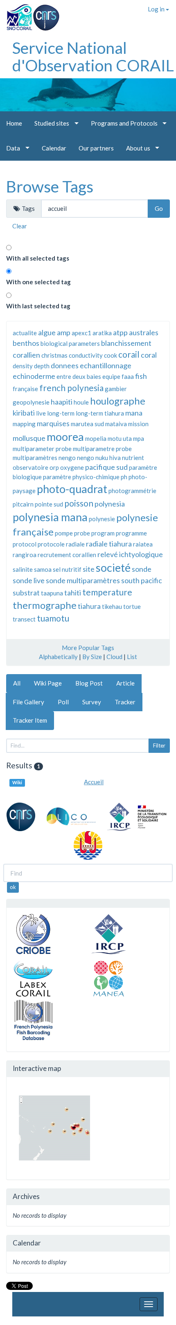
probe (82, 533)
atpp (120, 332)
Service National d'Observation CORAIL (93, 56)
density (23, 365)
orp (54, 467)
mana (133, 412)
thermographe (45, 605)
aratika (102, 332)
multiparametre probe (102, 448)
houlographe (117, 401)
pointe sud (49, 504)
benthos (26, 342)
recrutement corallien (67, 554)
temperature (107, 592)
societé (113, 567)
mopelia (95, 438)
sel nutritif (67, 569)
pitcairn (23, 504)
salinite (23, 569)
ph (124, 476)
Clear (19, 226)
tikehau (112, 606)
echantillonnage (105, 365)
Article (125, 683)
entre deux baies (78, 376)
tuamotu (53, 618)
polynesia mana (50, 517)
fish (141, 376)
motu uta (120, 438)
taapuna (52, 593)
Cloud (114, 656)
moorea (65, 436)
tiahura (89, 606)
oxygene (72, 467)
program (103, 533)
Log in (157, 9)
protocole (51, 544)
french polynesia (71, 388)
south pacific (141, 580)
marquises (53, 423)
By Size (92, 656)
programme (131, 533)
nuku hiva (108, 457)
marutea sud (87, 423)
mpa (138, 438)
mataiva (116, 423)
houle (81, 402)
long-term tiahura (100, 413)
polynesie (102, 518)
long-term (60, 413)
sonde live (29, 580)
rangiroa (24, 554)
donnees (65, 365)
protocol (24, 544)
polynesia (110, 503)
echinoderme (34, 376)
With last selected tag (38, 306)
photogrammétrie (132, 490)
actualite (25, 332)
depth (42, 365)
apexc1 (81, 332)
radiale (75, 544)
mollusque (29, 438)
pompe (64, 533)
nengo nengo (76, 457)
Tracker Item (30, 720)
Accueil (94, 781)
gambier (116, 388)
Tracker (125, 702)
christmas (54, 355)
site (89, 568)
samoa (43, 569)
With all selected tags (37, 258)
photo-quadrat (72, 488)
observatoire (30, 467)
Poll (63, 702)
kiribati (24, 412)
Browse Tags (49, 186)
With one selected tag (38, 281)
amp (63, 332)
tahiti (72, 592)
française (25, 388)
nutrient (133, 457)
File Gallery (28, 702)
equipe (111, 376)
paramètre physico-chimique (81, 476)
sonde (141, 568)
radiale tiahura (109, 543)
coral (149, 354)
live (41, 413)
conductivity (86, 355)
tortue (132, 606)
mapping (24, 423)
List (132, 656)
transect (24, 619)
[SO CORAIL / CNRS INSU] (29, 14)
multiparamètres (35, 457)
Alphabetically (58, 656)
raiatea (143, 544)
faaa (128, 376)
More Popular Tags (88, 647)
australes (143, 332)
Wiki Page (48, 683)
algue (47, 332)
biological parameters (70, 343)
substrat (26, 592)
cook (110, 355)
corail (129, 354)
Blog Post (89, 683)
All (16, 683)
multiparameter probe (42, 448)
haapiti (61, 401)
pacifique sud (106, 466)
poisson (78, 503)
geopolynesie (31, 402)
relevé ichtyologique (130, 554)
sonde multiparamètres (83, 580)
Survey (91, 702)
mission (138, 423)
